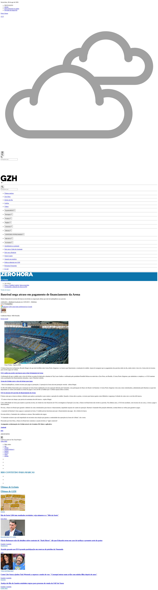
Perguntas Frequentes (10, 266)
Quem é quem (8, 256)
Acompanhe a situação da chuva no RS (15, 287)
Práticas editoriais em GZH (12, 262)
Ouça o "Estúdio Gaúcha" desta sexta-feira (16, 285)
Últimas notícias (9, 193)
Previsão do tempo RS (10, 10)
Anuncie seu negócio (10, 259)
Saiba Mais (4, 441)
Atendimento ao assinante (11, 246)
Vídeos (6, 206)
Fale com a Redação (10, 252)
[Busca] (2, 155)
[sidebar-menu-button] (2, 152)
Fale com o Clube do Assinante (13, 249)
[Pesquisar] (2, 187)
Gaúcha (6, 203)
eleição (6, 7)
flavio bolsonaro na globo (11, 8)
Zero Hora (7, 196)
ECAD (6, 269)
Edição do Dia (8, 200)
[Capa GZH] (79, 163)
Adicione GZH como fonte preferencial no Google (17, 306)
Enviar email (4, 319)
